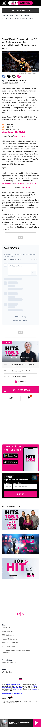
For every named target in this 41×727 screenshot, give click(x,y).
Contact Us (6, 627)
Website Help (7, 672)
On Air (18, 15)
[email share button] (14, 76)
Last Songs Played (8, 15)
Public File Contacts (9, 639)
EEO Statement (8, 635)
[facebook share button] (3, 76)
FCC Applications (8, 646)
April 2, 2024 (19, 136)
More (31, 18)
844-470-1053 (21, 389)
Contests (26, 15)
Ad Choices (18, 689)
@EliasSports (7, 183)
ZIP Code (7, 483)
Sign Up (20, 494)
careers (34, 689)
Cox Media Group (13, 684)
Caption (33, 69)
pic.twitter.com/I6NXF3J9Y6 (13, 132)
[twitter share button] (9, 76)
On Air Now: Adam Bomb (20, 358)
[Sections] (4, 3)
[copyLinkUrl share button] (19, 76)
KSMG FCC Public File (10, 643)
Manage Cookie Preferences (12, 693)
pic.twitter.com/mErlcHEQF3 (25, 183)
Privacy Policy (18, 687)
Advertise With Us (21, 18)
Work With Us (7, 631)
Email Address (17, 483)
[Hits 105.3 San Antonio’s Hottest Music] (20, 3)
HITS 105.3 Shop (7, 18)
